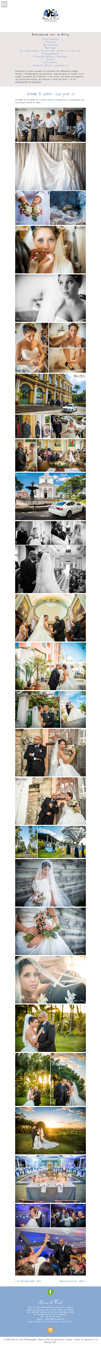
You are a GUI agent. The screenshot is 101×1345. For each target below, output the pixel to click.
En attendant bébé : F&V (29, 1281)
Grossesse (50, 39)
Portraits (50, 62)
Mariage (50, 48)
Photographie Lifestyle (50, 56)
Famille (51, 42)
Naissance (50, 45)
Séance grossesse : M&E (71, 1281)
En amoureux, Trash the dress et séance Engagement (50, 52)
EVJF (50, 59)
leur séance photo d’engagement (51, 100)
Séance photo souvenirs (50, 65)
